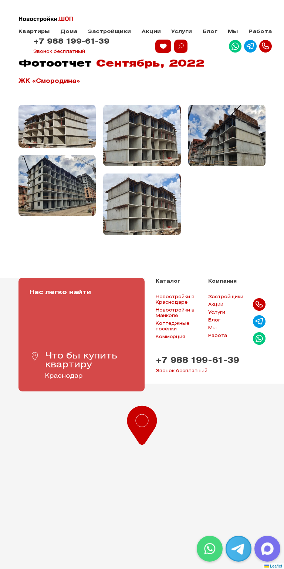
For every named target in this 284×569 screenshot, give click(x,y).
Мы (233, 32)
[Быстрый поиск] (180, 46)
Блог (210, 32)
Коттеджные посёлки (172, 326)
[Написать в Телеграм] (250, 46)
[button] (142, 423)
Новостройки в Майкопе (175, 313)
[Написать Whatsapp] (235, 46)
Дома (68, 32)
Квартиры (34, 32)
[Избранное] (163, 46)
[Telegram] (238, 549)
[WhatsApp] (210, 549)
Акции (151, 32)
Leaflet (275, 566)
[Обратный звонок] (265, 46)
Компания (222, 281)
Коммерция (170, 337)
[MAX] (267, 549)
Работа (260, 32)
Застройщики (109, 32)
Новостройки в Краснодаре (175, 299)
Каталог (168, 281)
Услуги (181, 32)
